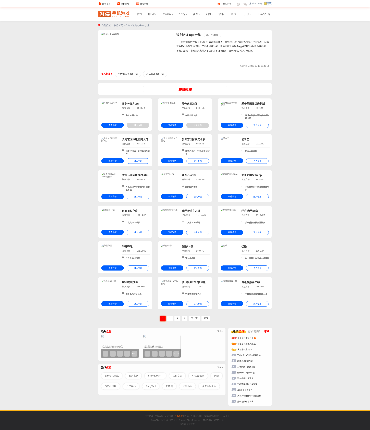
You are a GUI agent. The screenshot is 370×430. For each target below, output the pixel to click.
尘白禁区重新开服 (245, 338)
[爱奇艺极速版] (170, 110)
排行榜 (152, 14)
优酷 (244, 246)
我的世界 (133, 375)
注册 (260, 3)
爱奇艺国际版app (252, 175)
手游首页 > (119, 25)
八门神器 (131, 386)
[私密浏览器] (113, 354)
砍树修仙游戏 (112, 375)
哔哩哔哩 (127, 246)
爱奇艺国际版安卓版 (193, 139)
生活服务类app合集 (128, 74)
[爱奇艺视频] (162, 354)
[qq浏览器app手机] (120, 354)
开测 (246, 14)
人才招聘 (169, 416)
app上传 (226, 416)
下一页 (194, 318)
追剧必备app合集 (141, 25)
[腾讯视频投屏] (110, 289)
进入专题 (138, 125)
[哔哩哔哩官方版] (170, 218)
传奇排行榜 (110, 386)
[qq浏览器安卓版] (127, 354)
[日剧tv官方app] (110, 110)
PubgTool (151, 386)
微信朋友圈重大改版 (246, 344)
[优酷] (230, 253)
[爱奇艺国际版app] (230, 182)
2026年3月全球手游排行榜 (249, 396)
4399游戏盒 (198, 375)
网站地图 (198, 416)
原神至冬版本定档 (245, 361)
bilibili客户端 (129, 210)
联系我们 (188, 416)
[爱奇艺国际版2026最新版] (110, 182)
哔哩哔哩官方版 (191, 210)
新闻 (208, 14)
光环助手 (187, 386)
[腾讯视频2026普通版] (170, 289)
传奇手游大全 (209, 386)
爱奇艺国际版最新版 (253, 103)
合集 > (128, 25)
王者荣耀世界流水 (245, 378)
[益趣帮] (105, 354)
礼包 (234, 14)
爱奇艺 (245, 139)
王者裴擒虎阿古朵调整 (247, 384)
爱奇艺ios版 (189, 175)
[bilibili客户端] (110, 218)
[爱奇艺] (230, 146)
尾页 (206, 318)
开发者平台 (263, 14)
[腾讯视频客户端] (230, 289)
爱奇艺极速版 (189, 103)
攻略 (221, 14)
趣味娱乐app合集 (155, 74)
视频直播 (126, 108)
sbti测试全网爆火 (244, 390)
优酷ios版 (187, 246)
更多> (220, 331)
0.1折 (182, 14)
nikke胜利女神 (154, 376)
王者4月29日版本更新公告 (249, 355)
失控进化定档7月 (245, 349)
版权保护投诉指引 (212, 416)
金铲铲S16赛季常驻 (246, 372)
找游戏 (167, 14)
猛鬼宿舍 (177, 375)
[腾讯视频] (169, 354)
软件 (195, 14)
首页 (139, 14)
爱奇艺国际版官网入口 (135, 139)
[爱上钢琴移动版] (147, 354)
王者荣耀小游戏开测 (246, 367)
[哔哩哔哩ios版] (230, 218)
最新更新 (185, 89)
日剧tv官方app (130, 103)
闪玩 (216, 375)
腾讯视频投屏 (130, 282)
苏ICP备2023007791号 (213, 420)
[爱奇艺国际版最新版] (230, 110)
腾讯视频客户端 (251, 282)
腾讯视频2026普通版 (194, 282)
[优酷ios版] (170, 253)
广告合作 (159, 416)
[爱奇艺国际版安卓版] (170, 146)
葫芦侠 (169, 386)
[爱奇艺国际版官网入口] (110, 146)
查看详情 (113, 125)
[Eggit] (155, 354)
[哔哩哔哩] (110, 253)
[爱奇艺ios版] (170, 182)
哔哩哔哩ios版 (250, 210)
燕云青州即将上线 (245, 401)
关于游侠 (149, 416)
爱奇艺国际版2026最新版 (135, 175)
